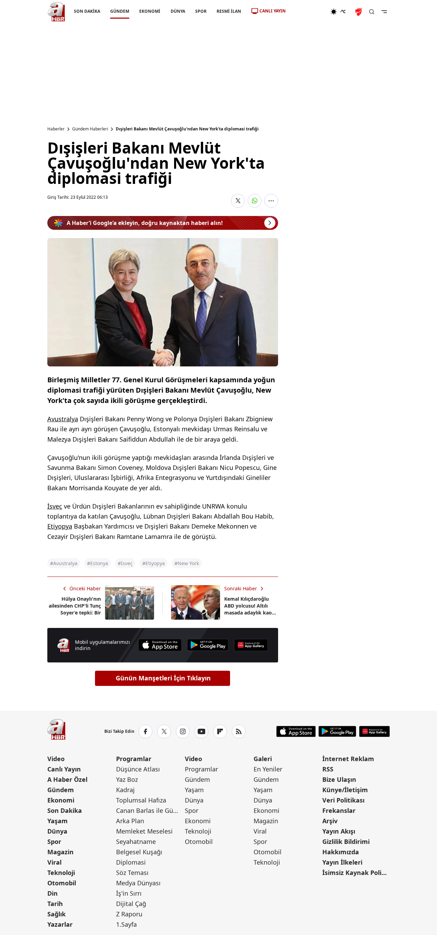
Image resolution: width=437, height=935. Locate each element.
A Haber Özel (67, 779)
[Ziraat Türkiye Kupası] (359, 11)
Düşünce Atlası (138, 769)
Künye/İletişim (345, 790)
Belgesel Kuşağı (139, 852)
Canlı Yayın (64, 769)
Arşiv (330, 821)
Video (56, 759)
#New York (186, 563)
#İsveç (125, 563)
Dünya (57, 831)
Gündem (60, 790)
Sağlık (56, 914)
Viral (54, 862)
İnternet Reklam (348, 759)
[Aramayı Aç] (372, 12)
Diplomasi (131, 862)
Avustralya (62, 419)
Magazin (60, 852)
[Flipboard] (220, 731)
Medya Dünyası (138, 883)
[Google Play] (208, 645)
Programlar (133, 759)
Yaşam (57, 821)
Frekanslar (338, 810)
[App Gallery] (251, 645)
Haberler (56, 129)
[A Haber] (56, 11)
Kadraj (125, 790)
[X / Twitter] (164, 731)
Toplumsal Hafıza (141, 800)
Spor (54, 841)
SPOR (200, 11)
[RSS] (239, 731)
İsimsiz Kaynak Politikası (356, 872)
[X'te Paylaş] (238, 201)
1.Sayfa (126, 924)
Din (52, 893)
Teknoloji (61, 872)
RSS (327, 769)
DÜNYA (177, 11)
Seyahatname (136, 841)
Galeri (263, 759)
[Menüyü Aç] (384, 12)
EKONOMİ (149, 11)
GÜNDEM (119, 11)
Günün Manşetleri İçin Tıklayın (163, 678)
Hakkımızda (340, 852)
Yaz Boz (127, 779)
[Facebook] (145, 731)
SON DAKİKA (87, 11)
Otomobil (61, 883)
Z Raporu (129, 914)
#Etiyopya (153, 563)
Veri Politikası (343, 800)
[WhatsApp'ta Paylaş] (255, 201)
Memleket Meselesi (144, 831)
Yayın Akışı (338, 831)
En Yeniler (268, 769)
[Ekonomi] (308, 11)
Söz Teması (132, 872)
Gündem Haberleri (90, 129)
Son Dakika (64, 810)
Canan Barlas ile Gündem (149, 810)
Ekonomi (60, 800)
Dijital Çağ (131, 903)
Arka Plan (130, 821)
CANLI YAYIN (272, 11)
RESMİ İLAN (228, 11)
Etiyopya (59, 526)
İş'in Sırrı (129, 893)
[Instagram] (183, 731)
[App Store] (160, 645)
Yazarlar (60, 924)
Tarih (55, 903)
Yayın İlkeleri (342, 862)
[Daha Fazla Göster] (271, 201)
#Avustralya (63, 563)
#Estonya (97, 563)
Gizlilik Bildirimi (346, 841)
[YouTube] (201, 731)
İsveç (54, 506)
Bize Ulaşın (339, 779)
